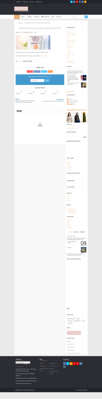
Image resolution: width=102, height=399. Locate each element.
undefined (18, 93)
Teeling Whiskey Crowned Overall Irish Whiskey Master (53, 101)
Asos (68, 31)
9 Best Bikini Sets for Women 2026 (23, 383)
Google (30, 71)
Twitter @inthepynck (71, 210)
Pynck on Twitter (71, 42)
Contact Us (69, 169)
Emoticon (19, 110)
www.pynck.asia (70, 60)
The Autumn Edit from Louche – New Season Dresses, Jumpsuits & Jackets (77, 110)
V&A (68, 55)
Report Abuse (70, 91)
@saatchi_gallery (71, 318)
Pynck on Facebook (71, 40)
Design (77, 318)
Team (74, 104)
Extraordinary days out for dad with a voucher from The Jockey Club (75, 254)
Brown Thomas (70, 35)
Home (68, 162)
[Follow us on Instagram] (80, 363)
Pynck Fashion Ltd (72, 102)
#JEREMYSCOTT (70, 344)
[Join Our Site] (85, 2)
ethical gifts (70, 323)
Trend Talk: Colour (71, 236)
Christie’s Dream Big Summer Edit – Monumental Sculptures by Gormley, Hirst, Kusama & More (75, 72)
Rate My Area (70, 45)
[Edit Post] (35, 32)
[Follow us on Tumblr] (80, 2)
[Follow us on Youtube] (77, 2)
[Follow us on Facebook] (82, 2)
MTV (68, 38)
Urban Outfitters (70, 54)
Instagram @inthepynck (72, 212)
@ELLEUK (52, 368)
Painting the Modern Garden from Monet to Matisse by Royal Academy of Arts (76, 238)
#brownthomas (70, 347)
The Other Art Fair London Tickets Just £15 (73, 83)
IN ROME (69, 247)
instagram (69, 227)
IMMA (68, 36)
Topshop (69, 50)
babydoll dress (77, 320)
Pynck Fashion (44, 56)
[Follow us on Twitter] (71, 2)
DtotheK (70, 99)
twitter (68, 222)
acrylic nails (70, 320)
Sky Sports (69, 47)
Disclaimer (39, 1)
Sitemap (25, 1)
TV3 (68, 48)
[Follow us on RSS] (71, 363)
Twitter (44, 71)
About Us (69, 164)
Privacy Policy (70, 167)
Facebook (37, 71)
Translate (26, 364)
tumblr (68, 224)
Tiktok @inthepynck (71, 209)
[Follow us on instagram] (74, 2)
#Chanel (69, 341)
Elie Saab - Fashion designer (73, 353)
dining (83, 320)
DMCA (68, 165)
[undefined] (22, 91)
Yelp (68, 59)
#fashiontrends (70, 350)
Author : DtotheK (27, 61)
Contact (32, 1)
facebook (69, 220)
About (19, 1)
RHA (68, 43)
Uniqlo (68, 52)
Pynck (69, 104)
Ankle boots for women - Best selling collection (26, 378)
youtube (69, 225)
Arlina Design (84, 390)
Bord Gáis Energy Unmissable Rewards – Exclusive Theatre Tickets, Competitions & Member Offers (73, 78)
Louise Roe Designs (71, 33)
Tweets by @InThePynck (72, 128)
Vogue (68, 57)
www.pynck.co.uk (71, 62)
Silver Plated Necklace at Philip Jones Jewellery (26, 380)
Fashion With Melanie (73, 100)
